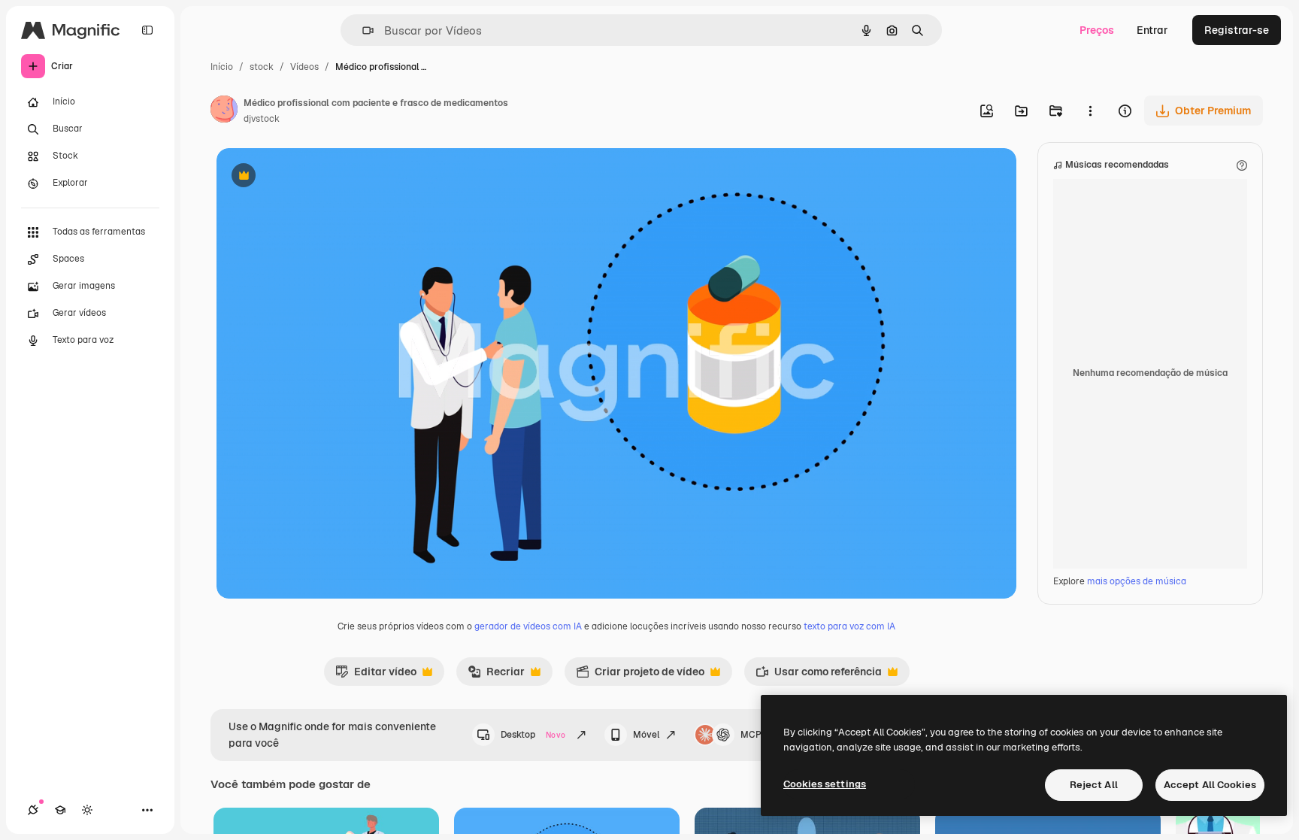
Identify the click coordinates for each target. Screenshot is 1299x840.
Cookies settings (824, 784)
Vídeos (304, 67)
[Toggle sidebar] (147, 30)
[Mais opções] (1090, 111)
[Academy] (60, 810)
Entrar (1152, 30)
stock (262, 67)
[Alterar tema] (87, 810)
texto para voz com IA (849, 626)
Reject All (1094, 784)
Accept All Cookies (1210, 784)
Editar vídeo (375, 675)
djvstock (262, 119)
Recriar (496, 675)
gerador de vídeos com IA (528, 626)
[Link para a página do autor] (224, 111)
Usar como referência (818, 675)
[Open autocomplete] (362, 30)
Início (221, 67)
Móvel (646, 735)
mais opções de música (1136, 581)
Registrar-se (1236, 30)
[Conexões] (33, 810)
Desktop (533, 735)
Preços (1096, 30)
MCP (751, 735)
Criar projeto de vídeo (640, 675)
